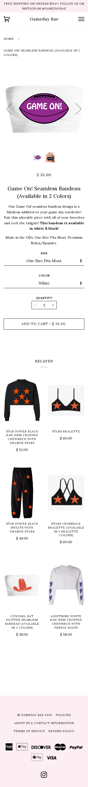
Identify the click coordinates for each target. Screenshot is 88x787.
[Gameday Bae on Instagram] (44, 776)
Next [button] (75, 108)
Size (44, 253)
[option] (44, 108)
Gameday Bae (44, 19)
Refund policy (61, 731)
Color (44, 275)
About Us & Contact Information (44, 723)
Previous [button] (12, 108)
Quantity (44, 298)
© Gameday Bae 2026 (34, 715)
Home (9, 39)
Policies (63, 715)
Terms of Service (29, 731)
